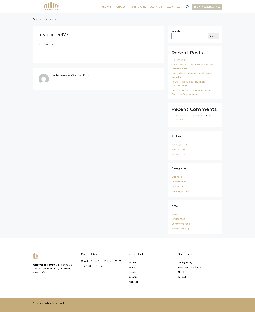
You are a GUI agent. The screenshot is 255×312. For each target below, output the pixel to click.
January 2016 (179, 154)
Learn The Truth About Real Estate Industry (191, 75)
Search (175, 31)
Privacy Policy (185, 262)
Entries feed (178, 218)
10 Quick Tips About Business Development (188, 83)
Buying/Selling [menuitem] (207, 6)
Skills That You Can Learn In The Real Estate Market (192, 66)
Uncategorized (180, 191)
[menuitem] (187, 7)
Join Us (156, 6)
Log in (174, 214)
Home (106, 6)
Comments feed (180, 223)
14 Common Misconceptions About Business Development (191, 92)
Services (138, 6)
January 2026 (179, 144)
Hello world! (178, 59)
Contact (174, 6)
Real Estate (177, 186)
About (121, 6)
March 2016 (178, 149)
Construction (178, 181)
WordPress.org (180, 228)
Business (176, 176)
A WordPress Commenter (190, 115)
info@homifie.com (93, 266)
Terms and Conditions (189, 267)
